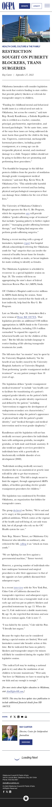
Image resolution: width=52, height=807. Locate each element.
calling (23, 543)
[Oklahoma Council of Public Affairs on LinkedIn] (10, 792)
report (27, 242)
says (28, 213)
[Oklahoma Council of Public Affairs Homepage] (8, 6)
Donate (24, 6)
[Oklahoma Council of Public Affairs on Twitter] (7, 792)
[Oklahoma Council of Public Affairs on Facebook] (4, 792)
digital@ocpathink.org (11, 783)
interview (18, 587)
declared (17, 510)
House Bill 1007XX (26, 316)
